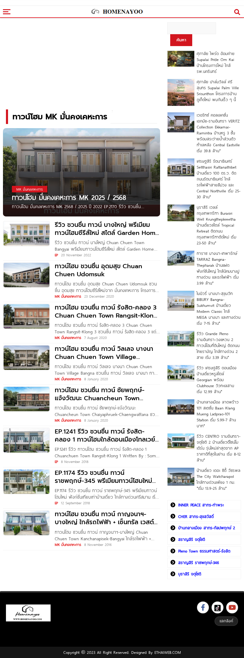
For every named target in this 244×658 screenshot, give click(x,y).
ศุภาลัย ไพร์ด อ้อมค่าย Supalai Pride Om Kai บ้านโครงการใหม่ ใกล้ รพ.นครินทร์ (215, 62)
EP (56, 254)
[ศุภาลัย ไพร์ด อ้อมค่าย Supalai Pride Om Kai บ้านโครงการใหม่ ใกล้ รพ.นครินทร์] (181, 59)
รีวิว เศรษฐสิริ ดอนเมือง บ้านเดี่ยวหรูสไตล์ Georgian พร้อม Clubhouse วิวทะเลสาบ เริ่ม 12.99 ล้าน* (217, 380)
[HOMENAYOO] (116, 12)
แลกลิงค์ (226, 621)
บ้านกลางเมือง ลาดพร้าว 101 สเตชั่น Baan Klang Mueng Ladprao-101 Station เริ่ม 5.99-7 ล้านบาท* (218, 414)
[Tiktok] (217, 607)
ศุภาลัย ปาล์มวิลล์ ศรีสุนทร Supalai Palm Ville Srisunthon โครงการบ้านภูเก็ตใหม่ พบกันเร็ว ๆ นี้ (218, 91)
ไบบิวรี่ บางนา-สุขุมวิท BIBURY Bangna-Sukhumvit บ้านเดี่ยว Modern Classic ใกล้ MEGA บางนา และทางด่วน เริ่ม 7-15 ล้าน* (218, 308)
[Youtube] (232, 607)
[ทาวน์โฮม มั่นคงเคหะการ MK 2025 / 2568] (81, 172)
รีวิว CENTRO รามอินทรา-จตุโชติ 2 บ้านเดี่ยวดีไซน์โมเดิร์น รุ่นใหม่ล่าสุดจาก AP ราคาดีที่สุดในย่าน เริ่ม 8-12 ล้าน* (219, 448)
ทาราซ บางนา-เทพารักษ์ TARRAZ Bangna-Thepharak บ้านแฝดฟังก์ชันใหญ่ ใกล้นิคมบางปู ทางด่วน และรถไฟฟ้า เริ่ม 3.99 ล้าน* (218, 268)
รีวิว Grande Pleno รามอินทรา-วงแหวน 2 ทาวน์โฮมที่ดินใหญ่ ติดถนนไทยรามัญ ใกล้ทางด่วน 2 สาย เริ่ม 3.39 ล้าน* (218, 345)
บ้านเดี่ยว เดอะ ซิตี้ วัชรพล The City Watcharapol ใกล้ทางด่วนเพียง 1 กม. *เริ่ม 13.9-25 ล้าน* (218, 479)
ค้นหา (181, 40)
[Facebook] (203, 607)
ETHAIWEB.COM (167, 652)
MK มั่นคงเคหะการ (68, 296)
